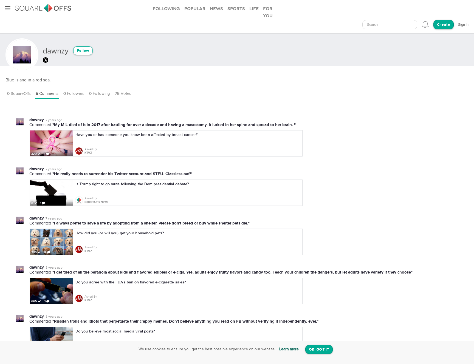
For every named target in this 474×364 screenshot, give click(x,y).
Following (99, 93)
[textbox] (390, 24)
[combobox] (389, 24)
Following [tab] (166, 9)
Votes (123, 93)
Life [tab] (254, 9)
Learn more (289, 349)
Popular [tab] (194, 9)
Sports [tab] (236, 9)
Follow (83, 51)
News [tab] (216, 9)
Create (443, 25)
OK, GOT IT (319, 349)
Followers (73, 93)
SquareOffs (19, 93)
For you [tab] (268, 12)
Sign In (463, 24)
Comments (47, 93)
